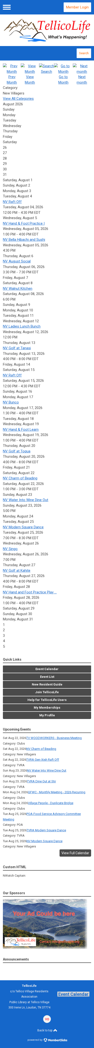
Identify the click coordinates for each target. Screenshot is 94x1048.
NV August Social (17, 261)
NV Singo (10, 549)
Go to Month (63, 80)
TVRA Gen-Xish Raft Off (42, 759)
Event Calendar (73, 994)
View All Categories (18, 98)
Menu (7, 7)
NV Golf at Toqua (16, 451)
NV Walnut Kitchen (17, 288)
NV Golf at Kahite (16, 570)
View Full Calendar (75, 853)
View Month (30, 80)
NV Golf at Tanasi (17, 348)
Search (84, 53)
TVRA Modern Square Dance (46, 830)
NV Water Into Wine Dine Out (25, 500)
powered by (35, 1039)
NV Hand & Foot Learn (21, 429)
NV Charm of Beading (20, 478)
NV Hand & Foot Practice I (24, 223)
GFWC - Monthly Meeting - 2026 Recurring (56, 792)
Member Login (77, 7)
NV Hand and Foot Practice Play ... (30, 592)
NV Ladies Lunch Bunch (21, 326)
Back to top (45, 1030)
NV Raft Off (12, 202)
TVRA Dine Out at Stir (41, 781)
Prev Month (12, 80)
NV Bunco (11, 402)
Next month (82, 80)
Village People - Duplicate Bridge (50, 803)
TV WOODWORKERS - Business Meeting (54, 738)
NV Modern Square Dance (23, 527)
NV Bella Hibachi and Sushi (24, 239)
